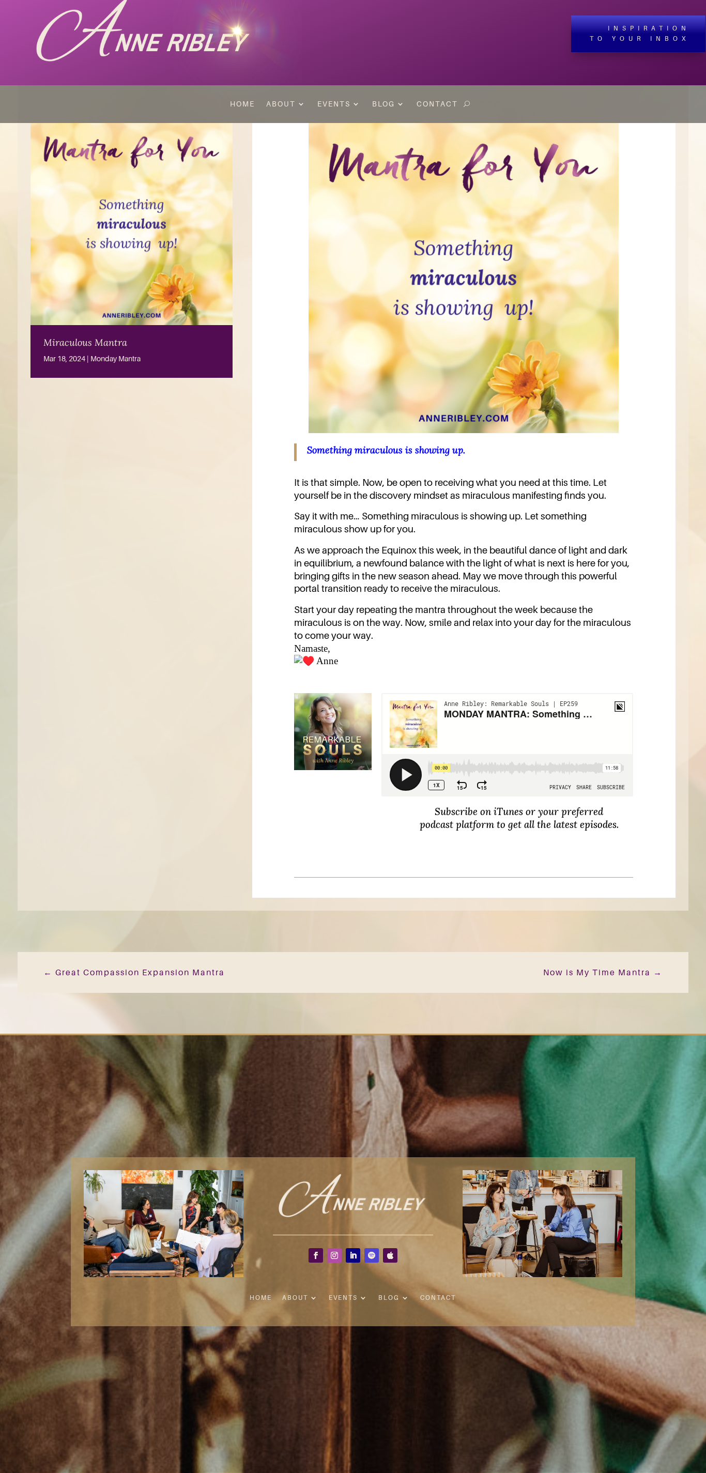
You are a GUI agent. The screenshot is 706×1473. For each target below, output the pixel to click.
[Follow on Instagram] (334, 1255)
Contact (437, 104)
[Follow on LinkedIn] (353, 1255)
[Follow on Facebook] (316, 1255)
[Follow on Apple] (390, 1255)
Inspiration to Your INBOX (640, 33)
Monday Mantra (115, 358)
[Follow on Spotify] (371, 1255)
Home (242, 104)
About (281, 104)
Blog (383, 104)
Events (333, 104)
